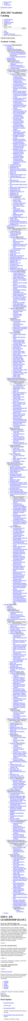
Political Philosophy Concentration (18, 330)
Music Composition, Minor (19, 458)
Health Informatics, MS (15, 770)
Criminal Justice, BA (15, 231)
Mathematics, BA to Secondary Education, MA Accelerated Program (19, 150)
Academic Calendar (8, 22)
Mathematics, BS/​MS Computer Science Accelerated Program (18, 159)
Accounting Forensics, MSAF (17, 793)
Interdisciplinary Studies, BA (17, 255)
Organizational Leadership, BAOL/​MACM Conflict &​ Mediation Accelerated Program (19, 511)
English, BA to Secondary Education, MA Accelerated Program (20, 280)
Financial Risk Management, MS (18, 806)
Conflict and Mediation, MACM (18, 630)
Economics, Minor (17, 344)
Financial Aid (10, 48)
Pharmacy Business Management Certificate (19, 759)
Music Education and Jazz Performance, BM (19, 423)
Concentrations (16, 907)
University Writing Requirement (18, 56)
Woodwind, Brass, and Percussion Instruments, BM (20, 443)
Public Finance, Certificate (19, 694)
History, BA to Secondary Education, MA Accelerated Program (20, 287)
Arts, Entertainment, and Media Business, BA (19, 386)
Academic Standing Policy (16, 65)
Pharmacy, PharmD (18, 787)
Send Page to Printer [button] (9, 1002)
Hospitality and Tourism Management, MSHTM (16, 808)
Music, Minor (16, 459)
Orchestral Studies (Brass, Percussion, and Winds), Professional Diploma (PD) (19, 901)
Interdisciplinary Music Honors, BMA (18, 394)
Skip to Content (7, 2)
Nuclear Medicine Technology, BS (18, 217)
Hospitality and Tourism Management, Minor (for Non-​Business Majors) (19, 558)
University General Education (14, 49)
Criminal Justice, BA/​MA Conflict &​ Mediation (19, 273)
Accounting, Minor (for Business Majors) (19, 528)
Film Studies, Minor (18, 348)
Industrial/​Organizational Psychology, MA (16, 665)
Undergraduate (7, 45)
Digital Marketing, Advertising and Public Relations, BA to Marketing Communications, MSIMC (20, 506)
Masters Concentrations (20, 910)
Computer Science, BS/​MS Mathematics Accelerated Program (19, 107)
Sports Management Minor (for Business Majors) (19, 596)
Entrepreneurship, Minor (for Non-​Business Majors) (20, 541)
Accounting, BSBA (15, 465)
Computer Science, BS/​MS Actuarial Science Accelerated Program (19, 102)
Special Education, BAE (19, 248)
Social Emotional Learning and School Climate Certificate (19, 311)
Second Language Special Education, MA (19, 652)
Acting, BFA (16, 448)
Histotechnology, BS (15, 190)
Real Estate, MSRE (15, 818)
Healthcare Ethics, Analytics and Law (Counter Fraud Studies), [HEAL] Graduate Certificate (20, 755)
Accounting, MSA (14, 794)
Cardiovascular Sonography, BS (18, 174)
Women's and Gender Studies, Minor (18, 374)
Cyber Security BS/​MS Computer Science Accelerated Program (18, 115)
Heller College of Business (13, 462)
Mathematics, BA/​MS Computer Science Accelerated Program (18, 155)
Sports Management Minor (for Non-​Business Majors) (19, 599)
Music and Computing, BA (19, 392)
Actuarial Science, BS (15, 166)
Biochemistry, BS (14, 167)
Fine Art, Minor (17, 350)
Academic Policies (8, 19)
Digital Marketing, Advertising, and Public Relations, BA (18, 470)
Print (5, 25)
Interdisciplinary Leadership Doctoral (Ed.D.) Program (20, 645)
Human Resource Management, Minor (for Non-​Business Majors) (19, 566)
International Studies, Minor (20, 355)
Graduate (6, 32)
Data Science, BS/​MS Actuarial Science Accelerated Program (18, 119)
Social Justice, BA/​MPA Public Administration (19, 303)
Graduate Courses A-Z (9, 34)
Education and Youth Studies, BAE (18, 242)
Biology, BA (13, 171)
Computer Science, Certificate (17, 745)
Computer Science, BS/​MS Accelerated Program (19, 98)
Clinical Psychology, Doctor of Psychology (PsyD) (17, 628)
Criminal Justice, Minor (19, 340)
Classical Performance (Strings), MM (18, 875)
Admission (9, 46)
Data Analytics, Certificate (19, 751)
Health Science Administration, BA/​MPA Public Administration (19, 132)
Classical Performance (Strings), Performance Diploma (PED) (18, 890)
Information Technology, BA (17, 191)
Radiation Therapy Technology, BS (18, 223)
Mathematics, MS (14, 774)
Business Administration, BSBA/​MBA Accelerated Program (18, 467)
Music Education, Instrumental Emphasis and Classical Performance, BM (20, 419)
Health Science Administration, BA (18, 187)
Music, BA (16, 391)
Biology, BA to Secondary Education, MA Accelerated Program (20, 88)
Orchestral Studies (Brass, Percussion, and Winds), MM (20, 878)
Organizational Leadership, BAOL (18, 482)
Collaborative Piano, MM (19, 857)
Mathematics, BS (14, 194)
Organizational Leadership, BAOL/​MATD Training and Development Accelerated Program (20, 523)
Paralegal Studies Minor (19, 361)
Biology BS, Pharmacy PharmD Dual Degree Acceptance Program (18, 169)
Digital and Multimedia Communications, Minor (19, 342)
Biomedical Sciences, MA (16, 727)
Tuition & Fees (7, 23)
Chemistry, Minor (17, 201)
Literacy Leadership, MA (19, 647)
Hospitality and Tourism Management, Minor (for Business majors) (19, 553)
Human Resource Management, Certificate (19, 826)
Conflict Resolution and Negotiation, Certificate (19, 678)
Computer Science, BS (15, 176)
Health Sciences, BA (15, 188)
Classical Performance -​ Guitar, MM (19, 859)
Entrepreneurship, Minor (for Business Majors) (20, 538)
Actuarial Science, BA (15, 164)
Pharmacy (12, 778)
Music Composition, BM (19, 402)
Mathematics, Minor (18, 214)
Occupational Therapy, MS (16, 775)
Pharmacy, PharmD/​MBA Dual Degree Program (19, 782)
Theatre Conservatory (15, 445)
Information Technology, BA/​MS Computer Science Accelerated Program (19, 141)
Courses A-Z (7, 21)
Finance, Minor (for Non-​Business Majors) (19, 547)
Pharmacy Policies (17, 780)
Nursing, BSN (13, 218)
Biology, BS (13, 173)
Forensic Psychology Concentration (18, 325)
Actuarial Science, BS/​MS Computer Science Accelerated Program (19, 81)
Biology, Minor (17, 200)
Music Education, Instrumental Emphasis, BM (20, 407)
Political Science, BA (15, 262)
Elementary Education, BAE (20, 244)
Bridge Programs (14, 734)
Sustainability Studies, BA (16, 268)
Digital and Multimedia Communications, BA (15, 233)
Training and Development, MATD (18, 820)
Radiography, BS (14, 224)
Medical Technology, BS (16, 195)
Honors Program (11, 58)
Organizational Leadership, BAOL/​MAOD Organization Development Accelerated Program (18, 485)
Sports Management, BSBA (17, 491)
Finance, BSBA (14, 472)
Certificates (12, 673)
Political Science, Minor (19, 364)
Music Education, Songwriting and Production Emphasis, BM (20, 411)
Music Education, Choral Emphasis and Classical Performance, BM (19, 415)
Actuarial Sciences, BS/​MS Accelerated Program (19, 84)
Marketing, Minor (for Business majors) (18, 578)
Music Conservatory (15, 428)
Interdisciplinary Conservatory (17, 381)
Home (5, 31)
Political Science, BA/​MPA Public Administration (20, 294)
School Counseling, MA (16, 788)
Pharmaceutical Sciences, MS (17, 777)
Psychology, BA (14, 264)
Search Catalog (7, 26)
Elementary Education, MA (20, 640)
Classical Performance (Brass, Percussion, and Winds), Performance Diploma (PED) (18, 885)
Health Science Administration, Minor (18, 209)
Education (12, 237)
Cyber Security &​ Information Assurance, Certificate (18, 749)
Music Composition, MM (19, 847)
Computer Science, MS (15, 764)
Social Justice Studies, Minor (20, 369)
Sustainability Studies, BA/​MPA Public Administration (20, 306)
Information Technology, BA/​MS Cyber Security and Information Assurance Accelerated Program (20, 145)
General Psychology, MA (16, 661)
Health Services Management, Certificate (19, 683)
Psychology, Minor (17, 365)
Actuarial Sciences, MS (15, 723)
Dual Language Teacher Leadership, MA (19, 635)
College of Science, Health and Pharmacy (17, 69)
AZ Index (6, 3)
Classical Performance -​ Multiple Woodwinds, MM (19, 868)
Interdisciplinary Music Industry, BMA (18, 397)
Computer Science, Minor (19, 203)
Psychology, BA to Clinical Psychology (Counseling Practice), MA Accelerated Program (19, 299)
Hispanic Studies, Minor (19, 352)
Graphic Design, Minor (18, 351)
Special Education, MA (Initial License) (19, 656)
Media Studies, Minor (18, 359)
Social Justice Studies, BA (16, 265)
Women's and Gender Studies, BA (18, 269)
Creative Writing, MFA (15, 631)
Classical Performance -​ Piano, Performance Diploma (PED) (20, 894)
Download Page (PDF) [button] (9, 1008)
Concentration (13, 318)
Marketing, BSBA (14, 481)
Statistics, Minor (17, 215)
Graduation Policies (15, 68)
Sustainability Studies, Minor (20, 372)
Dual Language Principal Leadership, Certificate (19, 681)
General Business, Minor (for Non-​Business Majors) (20, 550)
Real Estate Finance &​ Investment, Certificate (18, 835)
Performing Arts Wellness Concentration (19, 425)
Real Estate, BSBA (14, 488)
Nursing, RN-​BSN (14, 220)
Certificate (12, 308)
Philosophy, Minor (17, 362)
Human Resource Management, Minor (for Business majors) (19, 562)
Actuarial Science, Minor (19, 198)
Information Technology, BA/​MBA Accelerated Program (19, 136)
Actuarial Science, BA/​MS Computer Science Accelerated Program (19, 77)
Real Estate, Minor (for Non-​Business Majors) (20, 593)
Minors (11, 197)
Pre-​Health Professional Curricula (18, 221)
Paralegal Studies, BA (15, 260)
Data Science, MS (14, 768)
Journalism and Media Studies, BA (18, 258)
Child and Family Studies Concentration (19, 322)
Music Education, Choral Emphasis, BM (19, 404)
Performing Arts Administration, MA (18, 849)
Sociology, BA (13, 267)
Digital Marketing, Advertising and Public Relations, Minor (18, 535)
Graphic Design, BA (15, 252)
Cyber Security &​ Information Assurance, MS (17, 766)
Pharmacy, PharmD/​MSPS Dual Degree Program (19, 785)
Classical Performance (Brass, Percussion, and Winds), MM (18, 872)
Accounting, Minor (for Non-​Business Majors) (19, 531)
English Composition (15, 250)
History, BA (13, 254)
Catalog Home (7, 4)
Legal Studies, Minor (18, 358)
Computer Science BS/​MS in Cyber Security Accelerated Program (20, 95)
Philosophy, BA (14, 261)
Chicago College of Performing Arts (16, 378)
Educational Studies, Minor (19, 345)
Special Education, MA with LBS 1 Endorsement (20, 659)
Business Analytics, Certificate (18, 823)
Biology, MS (13, 725)
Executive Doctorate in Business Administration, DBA (18, 803)
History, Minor (16, 354)
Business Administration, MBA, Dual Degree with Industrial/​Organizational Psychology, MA (18, 799)
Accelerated (13, 74)
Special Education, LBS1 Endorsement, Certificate (19, 706)
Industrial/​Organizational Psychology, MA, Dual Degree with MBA (17, 669)
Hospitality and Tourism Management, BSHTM (16, 474)
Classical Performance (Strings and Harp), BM (19, 437)
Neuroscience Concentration (20, 328)
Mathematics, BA (14, 193)
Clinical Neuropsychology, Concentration (19, 716)
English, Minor (16, 347)
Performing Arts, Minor (19, 461)
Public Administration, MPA (17, 671)
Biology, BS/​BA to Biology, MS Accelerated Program (20, 91)
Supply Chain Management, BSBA (18, 492)
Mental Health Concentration (20, 327)
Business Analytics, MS (16, 801)
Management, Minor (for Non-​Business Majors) (19, 575)
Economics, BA (14, 235)
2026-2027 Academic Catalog (7, 38)
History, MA (13, 663)
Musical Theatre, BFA (18, 449)
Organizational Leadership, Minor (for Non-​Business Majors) (19, 587)
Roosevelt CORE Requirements (18, 52)
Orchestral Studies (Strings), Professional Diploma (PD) (20, 905)
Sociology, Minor (17, 371)
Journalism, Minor (17, 357)
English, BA (13, 251)
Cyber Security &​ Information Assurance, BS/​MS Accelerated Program (20, 111)
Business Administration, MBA (17, 796)
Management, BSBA (15, 479)
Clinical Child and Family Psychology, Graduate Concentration (19, 713)
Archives (6, 913)
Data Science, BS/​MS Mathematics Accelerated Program (19, 128)
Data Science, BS (14, 180)
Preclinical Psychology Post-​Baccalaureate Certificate (20, 692)
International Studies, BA (16, 257)
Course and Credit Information (17, 66)
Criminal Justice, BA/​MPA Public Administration (19, 276)
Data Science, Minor (18, 204)
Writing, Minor (16, 376)
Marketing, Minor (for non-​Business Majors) (19, 581)
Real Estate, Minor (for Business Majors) (18, 591)
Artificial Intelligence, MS (16, 724)
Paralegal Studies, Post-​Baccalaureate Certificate (19, 689)
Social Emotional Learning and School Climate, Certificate (19, 700)
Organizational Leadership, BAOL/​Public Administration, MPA (19, 291)
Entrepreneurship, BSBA (16, 489)
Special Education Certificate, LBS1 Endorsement (17, 315)
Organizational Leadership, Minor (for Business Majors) (20, 584)
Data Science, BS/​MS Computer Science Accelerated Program (18, 124)
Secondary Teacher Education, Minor (17, 367)
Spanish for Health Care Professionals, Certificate (19, 703)
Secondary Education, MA (19, 654)
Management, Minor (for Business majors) (19, 572)
